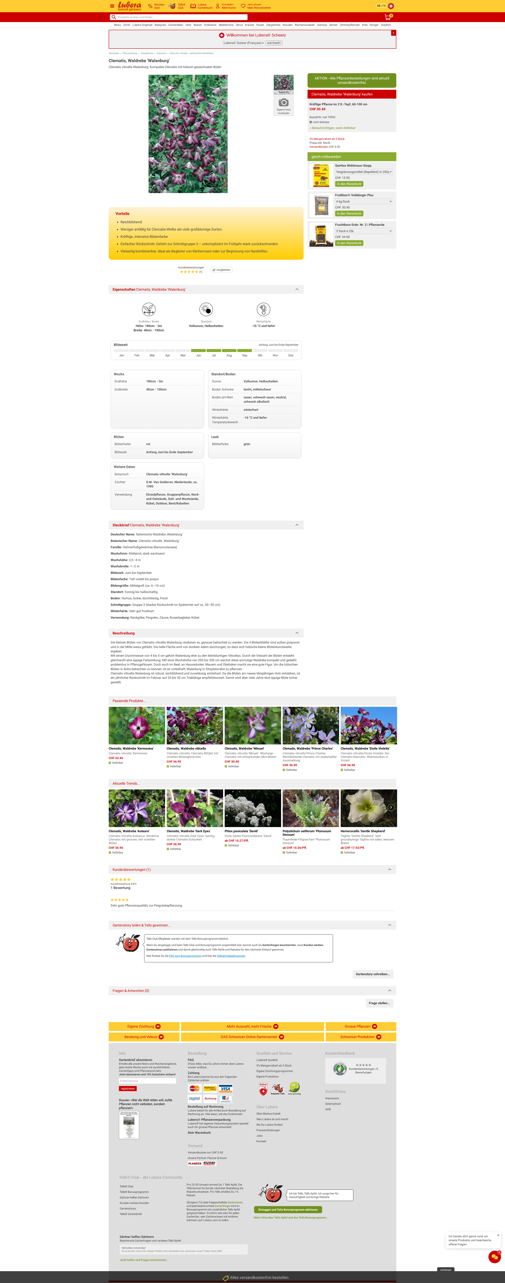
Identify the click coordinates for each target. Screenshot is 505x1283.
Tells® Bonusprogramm (134, 1191)
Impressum (332, 1098)
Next (391, 807)
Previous (113, 807)
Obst (188, 24)
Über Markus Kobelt (268, 1113)
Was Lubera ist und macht (272, 1119)
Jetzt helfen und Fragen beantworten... (144, 1260)
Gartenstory (235, 1202)
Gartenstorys (128, 1208)
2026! (126, 24)
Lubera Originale (142, 24)
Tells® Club (126, 1186)
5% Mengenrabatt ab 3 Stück (327, 138)
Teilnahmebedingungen (231, 955)
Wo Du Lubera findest (269, 1124)
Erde (365, 24)
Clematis (161, 53)
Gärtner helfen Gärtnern (134, 1197)
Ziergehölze (273, 24)
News (117, 24)
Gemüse (322, 24)
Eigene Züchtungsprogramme (274, 1071)
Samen (333, 24)
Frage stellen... (379, 1003)
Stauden (287, 24)
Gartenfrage (222, 1205)
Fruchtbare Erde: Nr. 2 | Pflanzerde (359, 225)
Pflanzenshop (130, 53)
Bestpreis (160, 24)
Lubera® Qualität (267, 1060)
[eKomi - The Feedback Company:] (340, 1068)
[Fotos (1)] (284, 84)
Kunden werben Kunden (134, 1203)
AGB (328, 1109)
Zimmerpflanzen (350, 24)
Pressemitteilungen (268, 1130)
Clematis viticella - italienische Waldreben (192, 53)
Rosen (260, 24)
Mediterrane (226, 24)
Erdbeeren (210, 24)
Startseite (114, 53)
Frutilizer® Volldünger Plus (354, 195)
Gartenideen (175, 24)
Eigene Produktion (267, 1076)
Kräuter (249, 24)
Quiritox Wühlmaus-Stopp (353, 165)
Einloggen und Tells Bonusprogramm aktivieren (288, 1209)
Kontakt (261, 1141)
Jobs (259, 1135)
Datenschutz (333, 1103)
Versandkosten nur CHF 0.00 (205, 1152)
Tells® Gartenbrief (131, 1214)
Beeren (198, 24)
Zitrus (239, 24)
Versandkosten (319, 146)
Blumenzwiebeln (305, 24)
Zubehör (386, 24)
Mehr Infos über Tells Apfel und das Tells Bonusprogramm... (291, 1217)
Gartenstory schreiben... (373, 974)
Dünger (374, 24)
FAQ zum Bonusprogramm (185, 955)
